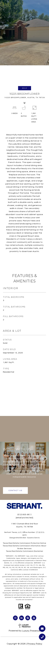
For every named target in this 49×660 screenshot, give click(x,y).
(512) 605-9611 (24, 514)
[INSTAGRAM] (15, 618)
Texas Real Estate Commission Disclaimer (24, 551)
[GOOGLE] (27, 618)
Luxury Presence (31, 631)
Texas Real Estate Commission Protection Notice (24, 543)
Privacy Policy (34, 644)
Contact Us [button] (15, 490)
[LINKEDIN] (21, 618)
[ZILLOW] (34, 618)
